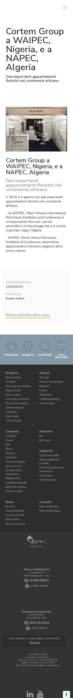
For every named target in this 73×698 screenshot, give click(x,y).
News (9, 482)
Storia (8, 438)
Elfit (8, 434)
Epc (41, 427)
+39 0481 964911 (39, 558)
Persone (9, 442)
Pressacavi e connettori (16, 383)
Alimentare (44, 391)
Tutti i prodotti (12, 413)
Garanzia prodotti (47, 444)
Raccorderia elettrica (15, 398)
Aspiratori (10, 406)
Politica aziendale (14, 450)
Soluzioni (45, 423)
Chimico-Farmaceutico (49, 379)
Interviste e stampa (14, 468)
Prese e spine (11, 391)
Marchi (9, 431)
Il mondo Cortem (13, 493)
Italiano (36, 8)
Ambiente (10, 446)
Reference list (12, 461)
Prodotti (11, 372)
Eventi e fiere (11, 497)
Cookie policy (51, 687)
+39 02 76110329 (39, 600)
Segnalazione (12, 387)
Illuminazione (12, 375)
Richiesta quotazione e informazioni (49, 452)
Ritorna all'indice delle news (28, 315)
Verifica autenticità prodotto (52, 447)
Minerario (43, 383)
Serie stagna (11, 409)
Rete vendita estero (48, 490)
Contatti (44, 482)
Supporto (45, 440)
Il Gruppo (10, 427)
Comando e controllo (15, 394)
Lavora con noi (12, 453)
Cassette (10, 379)
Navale (42, 387)
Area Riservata (46, 461)
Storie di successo (14, 501)
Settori (43, 372)
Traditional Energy (48, 394)
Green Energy (45, 398)
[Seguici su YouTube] (40, 668)
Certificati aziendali (15, 465)
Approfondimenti (13, 490)
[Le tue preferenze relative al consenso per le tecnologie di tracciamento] (66, 694)
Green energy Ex (13, 402)
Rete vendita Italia (48, 486)
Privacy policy (37, 687)
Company (11, 423)
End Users (44, 431)
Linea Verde (44, 457)
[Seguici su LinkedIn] (30, 668)
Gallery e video (13, 472)
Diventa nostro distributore (18, 457)
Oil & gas (43, 375)
